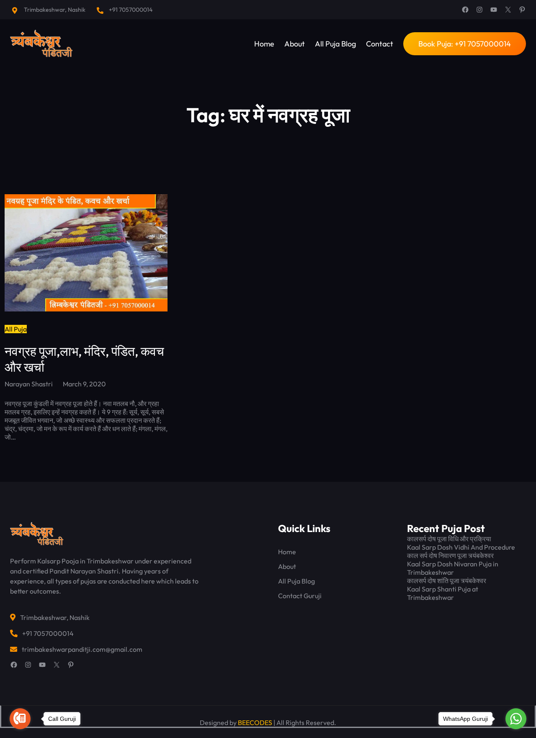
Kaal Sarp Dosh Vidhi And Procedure (461, 547)
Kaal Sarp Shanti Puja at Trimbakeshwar (442, 593)
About (287, 566)
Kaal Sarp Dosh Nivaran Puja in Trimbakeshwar (452, 568)
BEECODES (255, 722)
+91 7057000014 (130, 9)
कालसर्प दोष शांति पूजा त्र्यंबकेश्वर (446, 580)
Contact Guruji (300, 595)
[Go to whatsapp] (515, 718)
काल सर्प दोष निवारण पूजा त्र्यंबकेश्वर (450, 555)
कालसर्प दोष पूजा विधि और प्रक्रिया (449, 539)
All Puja (16, 329)
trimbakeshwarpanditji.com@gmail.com (82, 649)
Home (287, 552)
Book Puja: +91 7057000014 (464, 44)
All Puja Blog (296, 581)
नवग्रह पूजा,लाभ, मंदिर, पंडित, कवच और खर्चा (84, 359)
